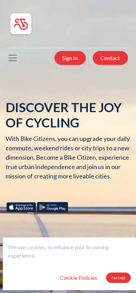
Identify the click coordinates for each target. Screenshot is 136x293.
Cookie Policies (78, 277)
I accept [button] (119, 277)
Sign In (70, 58)
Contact (110, 58)
